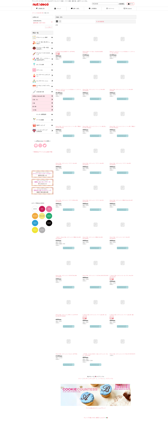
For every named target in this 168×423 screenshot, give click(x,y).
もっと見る (48, 27)
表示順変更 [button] (101, 21)
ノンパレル (101, 398)
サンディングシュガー (89, 398)
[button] (75, 9)
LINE (44, 146)
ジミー (80, 398)
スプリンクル (109, 398)
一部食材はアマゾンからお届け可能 (42, 165)
